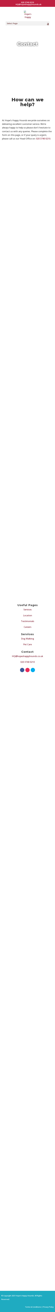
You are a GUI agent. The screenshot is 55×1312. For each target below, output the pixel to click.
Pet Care (27, 644)
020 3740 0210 (43, 138)
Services (27, 609)
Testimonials (27, 621)
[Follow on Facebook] (22, 670)
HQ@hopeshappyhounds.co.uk (27, 656)
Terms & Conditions (33, 1307)
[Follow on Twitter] (33, 670)
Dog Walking (27, 638)
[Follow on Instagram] (27, 670)
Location (27, 615)
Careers (27, 627)
